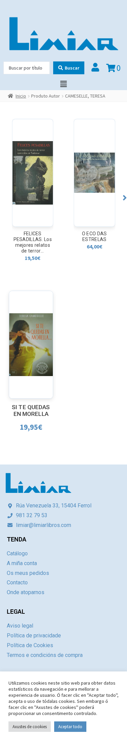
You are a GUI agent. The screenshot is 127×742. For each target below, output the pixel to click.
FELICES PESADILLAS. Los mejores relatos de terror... (33, 242)
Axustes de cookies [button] (30, 727)
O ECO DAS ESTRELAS (94, 236)
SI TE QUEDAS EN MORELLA (31, 411)
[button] (125, 197)
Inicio (21, 96)
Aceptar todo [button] (70, 727)
